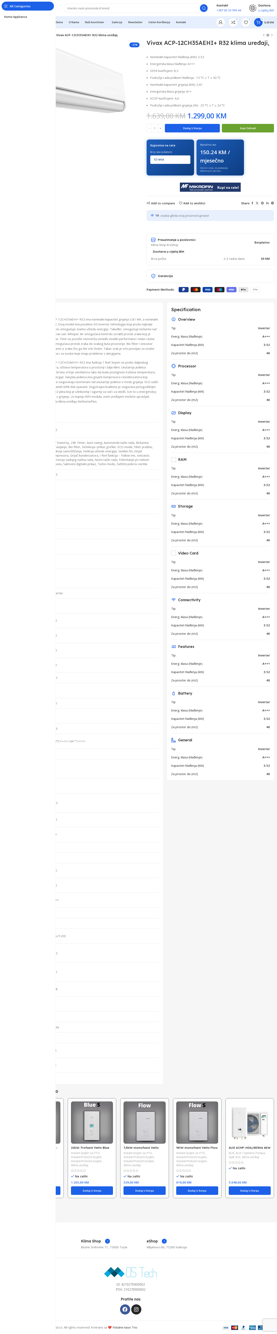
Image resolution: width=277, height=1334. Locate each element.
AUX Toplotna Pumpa (250, 1153)
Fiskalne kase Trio (125, 1327)
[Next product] (272, 35)
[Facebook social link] (252, 203)
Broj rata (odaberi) (161, 152)
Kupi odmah (248, 128)
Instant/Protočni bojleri (86, 1157)
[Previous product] (264, 35)
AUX (231, 1153)
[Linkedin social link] (267, 203)
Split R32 (234, 1157)
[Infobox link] (95, 1241)
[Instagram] (136, 1309)
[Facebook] (125, 1309)
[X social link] (257, 203)
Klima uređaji (79, 1165)
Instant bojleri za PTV (85, 1153)
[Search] (204, 8)
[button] (92, 1190)
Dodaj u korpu (192, 128)
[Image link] (131, 1272)
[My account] (220, 22)
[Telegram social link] (272, 203)
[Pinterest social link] (262, 203)
